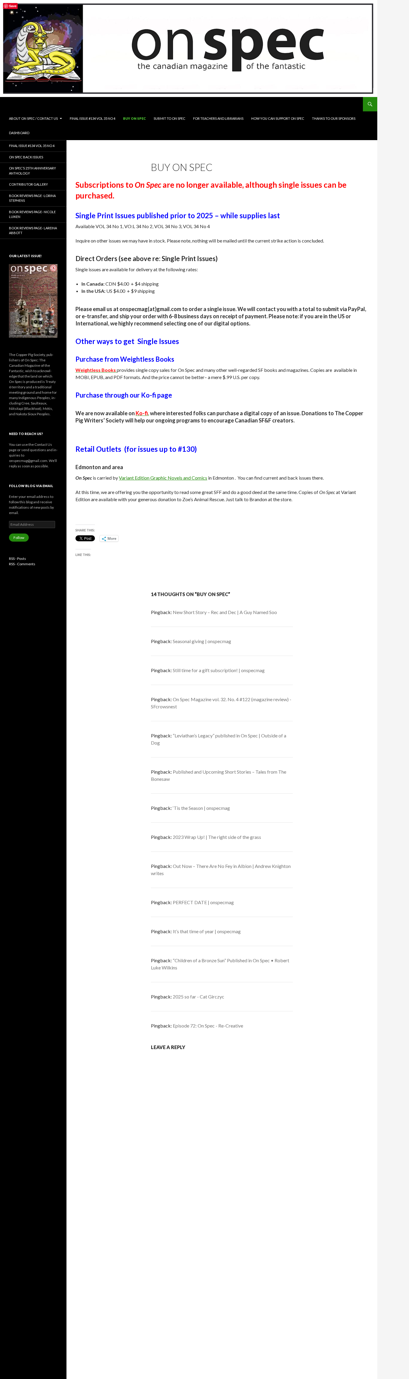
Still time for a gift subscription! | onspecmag (219, 670)
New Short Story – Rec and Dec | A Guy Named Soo (225, 612)
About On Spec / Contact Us (33, 118)
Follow (18, 537)
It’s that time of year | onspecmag (207, 931)
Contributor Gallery (28, 184)
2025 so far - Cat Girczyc (198, 996)
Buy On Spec (134, 118)
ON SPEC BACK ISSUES (26, 157)
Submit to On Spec (169, 118)
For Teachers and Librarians (218, 118)
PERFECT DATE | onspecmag (203, 902)
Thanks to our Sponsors (333, 118)
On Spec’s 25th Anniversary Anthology (32, 170)
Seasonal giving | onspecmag (202, 641)
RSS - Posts (17, 558)
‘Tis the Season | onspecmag (201, 808)
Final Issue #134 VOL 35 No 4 (92, 118)
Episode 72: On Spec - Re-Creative (208, 1025)
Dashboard (19, 133)
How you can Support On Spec (277, 118)
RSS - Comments (22, 564)
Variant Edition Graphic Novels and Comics (163, 478)
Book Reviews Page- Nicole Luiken (32, 214)
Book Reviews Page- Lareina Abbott (33, 230)
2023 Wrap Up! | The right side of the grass (217, 837)
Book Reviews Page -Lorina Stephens (32, 198)
